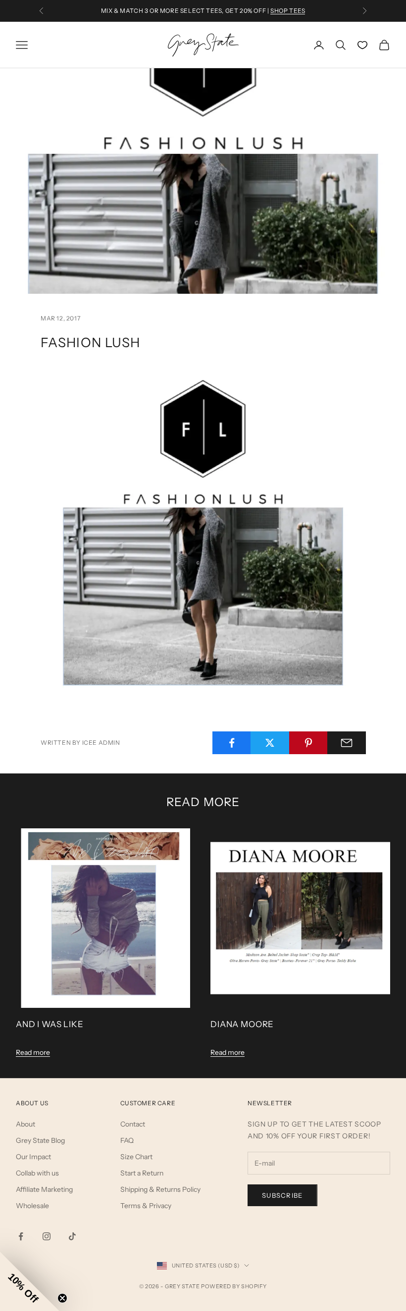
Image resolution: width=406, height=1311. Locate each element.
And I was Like (50, 1024)
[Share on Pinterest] (308, 743)
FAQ (127, 1140)
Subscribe (282, 1195)
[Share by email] (346, 743)
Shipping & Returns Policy (160, 1189)
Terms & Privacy (145, 1205)
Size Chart (136, 1156)
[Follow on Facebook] (21, 1236)
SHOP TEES (287, 10)
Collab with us (37, 1173)
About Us (32, 1103)
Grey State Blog (40, 1140)
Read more (33, 1052)
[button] (29, 1281)
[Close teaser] (62, 1298)
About (25, 1124)
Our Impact (33, 1156)
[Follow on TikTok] (72, 1236)
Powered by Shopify (234, 1286)
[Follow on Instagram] (46, 1236)
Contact (132, 1124)
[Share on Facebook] (232, 743)
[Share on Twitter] (270, 743)
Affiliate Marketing (44, 1189)
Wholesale (32, 1205)
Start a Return (141, 1173)
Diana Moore (242, 1024)
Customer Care (148, 1103)
